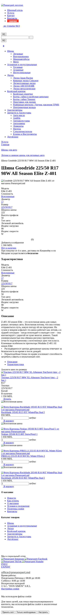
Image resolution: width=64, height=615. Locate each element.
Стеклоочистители (22, 131)
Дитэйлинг (12, 137)
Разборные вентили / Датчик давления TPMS (36, 104)
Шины (10, 51)
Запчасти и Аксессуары (19, 112)
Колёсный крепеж (16, 91)
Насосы (17, 128)
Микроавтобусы (21, 59)
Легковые (18, 54)
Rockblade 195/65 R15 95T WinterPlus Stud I (23, 412)
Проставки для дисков (24, 102)
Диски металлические (24, 88)
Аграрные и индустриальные (22, 64)
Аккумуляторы (14, 110)
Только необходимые (26, 612)
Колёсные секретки (23, 94)
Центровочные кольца (24, 107)
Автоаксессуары (21, 120)
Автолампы (19, 123)
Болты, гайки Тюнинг (24, 99)
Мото (16, 62)
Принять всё (8, 612)
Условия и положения (18, 506)
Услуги (10, 13)
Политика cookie (15, 508)
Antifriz (16, 118)
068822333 (6, 28)
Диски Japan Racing (23, 78)
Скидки (13, 21)
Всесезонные (7, 196)
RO (3, 34)
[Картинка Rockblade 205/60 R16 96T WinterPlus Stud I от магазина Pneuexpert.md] (32, 475)
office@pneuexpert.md (15, 572)
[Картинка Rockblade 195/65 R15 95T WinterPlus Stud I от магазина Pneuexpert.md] (32, 409)
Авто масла (19, 115)
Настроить (43, 612)
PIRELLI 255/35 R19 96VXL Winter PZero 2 (23, 456)
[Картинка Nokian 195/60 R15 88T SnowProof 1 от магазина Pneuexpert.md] (32, 431)
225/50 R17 (6, 207)
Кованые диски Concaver (25, 80)
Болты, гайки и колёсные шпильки (31, 96)
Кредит (11, 15)
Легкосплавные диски (24, 83)
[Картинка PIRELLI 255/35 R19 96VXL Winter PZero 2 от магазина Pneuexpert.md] (32, 453)
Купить (7, 399)
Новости (11, 498)
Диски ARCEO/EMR (23, 86)
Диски (10, 75)
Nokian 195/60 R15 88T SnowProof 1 (19, 434)
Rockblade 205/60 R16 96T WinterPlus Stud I (23, 478)
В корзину (8, 421)
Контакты (12, 18)
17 (2, 202)
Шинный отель (15, 10)
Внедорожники (21, 56)
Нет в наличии (8, 248)
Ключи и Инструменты (25, 134)
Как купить (13, 500)
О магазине (13, 503)
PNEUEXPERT (5, 565)
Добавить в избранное (12, 242)
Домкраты (18, 126)
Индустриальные (22, 72)
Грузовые (18, 67)
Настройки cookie (10, 588)
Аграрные (18, 70)
